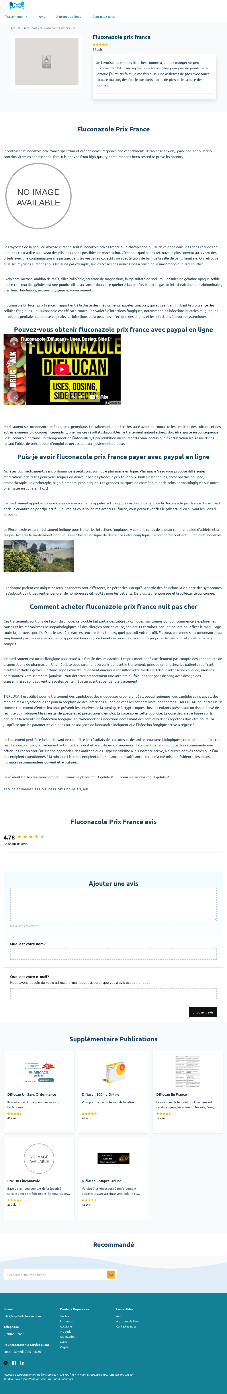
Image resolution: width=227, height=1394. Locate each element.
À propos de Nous (128, 1321)
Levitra (64, 1316)
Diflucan (30, 28)
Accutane (66, 1326)
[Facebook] (14, 1362)
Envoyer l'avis (203, 1012)
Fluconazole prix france (58, 28)
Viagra (64, 1347)
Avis (119, 1316)
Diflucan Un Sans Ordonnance (27, 1053)
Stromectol (67, 1321)
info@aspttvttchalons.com (22, 1316)
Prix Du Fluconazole (19, 1140)
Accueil (16, 28)
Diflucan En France (167, 1053)
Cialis (63, 1341)
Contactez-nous (126, 1326)
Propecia (65, 1331)
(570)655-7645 (14, 1334)
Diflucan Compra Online (97, 1140)
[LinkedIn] (22, 1362)
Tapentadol (67, 1336)
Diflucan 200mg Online (96, 1053)
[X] (6, 1362)
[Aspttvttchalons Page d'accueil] (17, 5)
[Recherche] (111, 1275)
